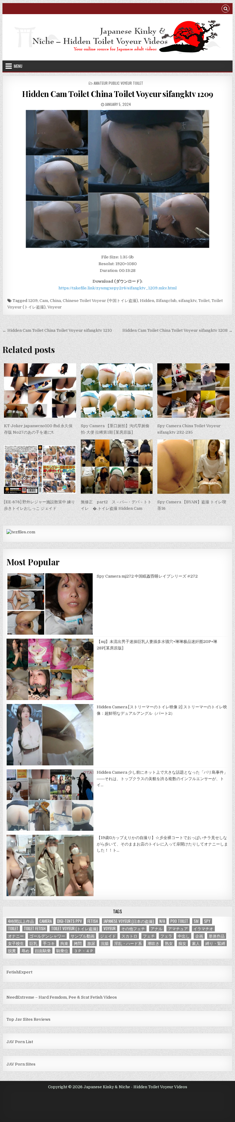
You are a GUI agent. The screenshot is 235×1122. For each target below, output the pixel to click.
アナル (156, 928)
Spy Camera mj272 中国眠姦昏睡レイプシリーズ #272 (147, 576)
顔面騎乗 (43, 951)
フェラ (166, 936)
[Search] (225, 9)
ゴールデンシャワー (47, 936)
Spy (207, 921)
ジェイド (108, 936)
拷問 (78, 943)
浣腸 (105, 943)
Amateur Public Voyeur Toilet (118, 83)
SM (196, 921)
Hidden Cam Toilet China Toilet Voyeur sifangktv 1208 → (177, 330)
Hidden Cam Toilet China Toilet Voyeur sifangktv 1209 (117, 93)
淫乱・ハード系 (128, 943)
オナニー (16, 936)
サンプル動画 (83, 936)
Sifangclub (166, 300)
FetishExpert (19, 972)
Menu (18, 66)
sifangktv (187, 300)
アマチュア (178, 928)
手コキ (49, 943)
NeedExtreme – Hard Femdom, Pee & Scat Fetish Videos (61, 997)
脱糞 (12, 951)
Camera (45, 921)
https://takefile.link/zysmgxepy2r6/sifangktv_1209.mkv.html (117, 288)
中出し (184, 936)
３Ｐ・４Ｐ (84, 951)
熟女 (169, 943)
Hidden (147, 300)
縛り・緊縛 (215, 943)
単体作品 (217, 936)
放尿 (91, 943)
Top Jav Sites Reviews (28, 1019)
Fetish (93, 921)
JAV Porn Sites (20, 1064)
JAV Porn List (19, 1041)
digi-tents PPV (69, 921)
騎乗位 (62, 951)
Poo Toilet (179, 921)
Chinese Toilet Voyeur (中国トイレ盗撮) (100, 300)
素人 (196, 943)
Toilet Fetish (35, 928)
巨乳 (33, 943)
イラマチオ (203, 928)
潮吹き (153, 943)
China (55, 300)
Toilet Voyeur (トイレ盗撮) (74, 928)
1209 (33, 300)
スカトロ (129, 936)
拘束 (64, 943)
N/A (162, 921)
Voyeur (54, 307)
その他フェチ (133, 928)
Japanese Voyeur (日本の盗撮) (128, 921)
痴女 (182, 943)
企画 (199, 936)
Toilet (204, 300)
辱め (25, 951)
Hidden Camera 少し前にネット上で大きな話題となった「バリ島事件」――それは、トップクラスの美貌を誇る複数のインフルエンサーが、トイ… (162, 778)
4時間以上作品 (21, 921)
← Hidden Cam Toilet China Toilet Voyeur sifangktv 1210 (57, 330)
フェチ (149, 936)
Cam (43, 300)
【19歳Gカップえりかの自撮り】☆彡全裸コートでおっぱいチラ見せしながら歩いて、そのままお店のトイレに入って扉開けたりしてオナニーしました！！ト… (162, 844)
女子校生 (16, 943)
